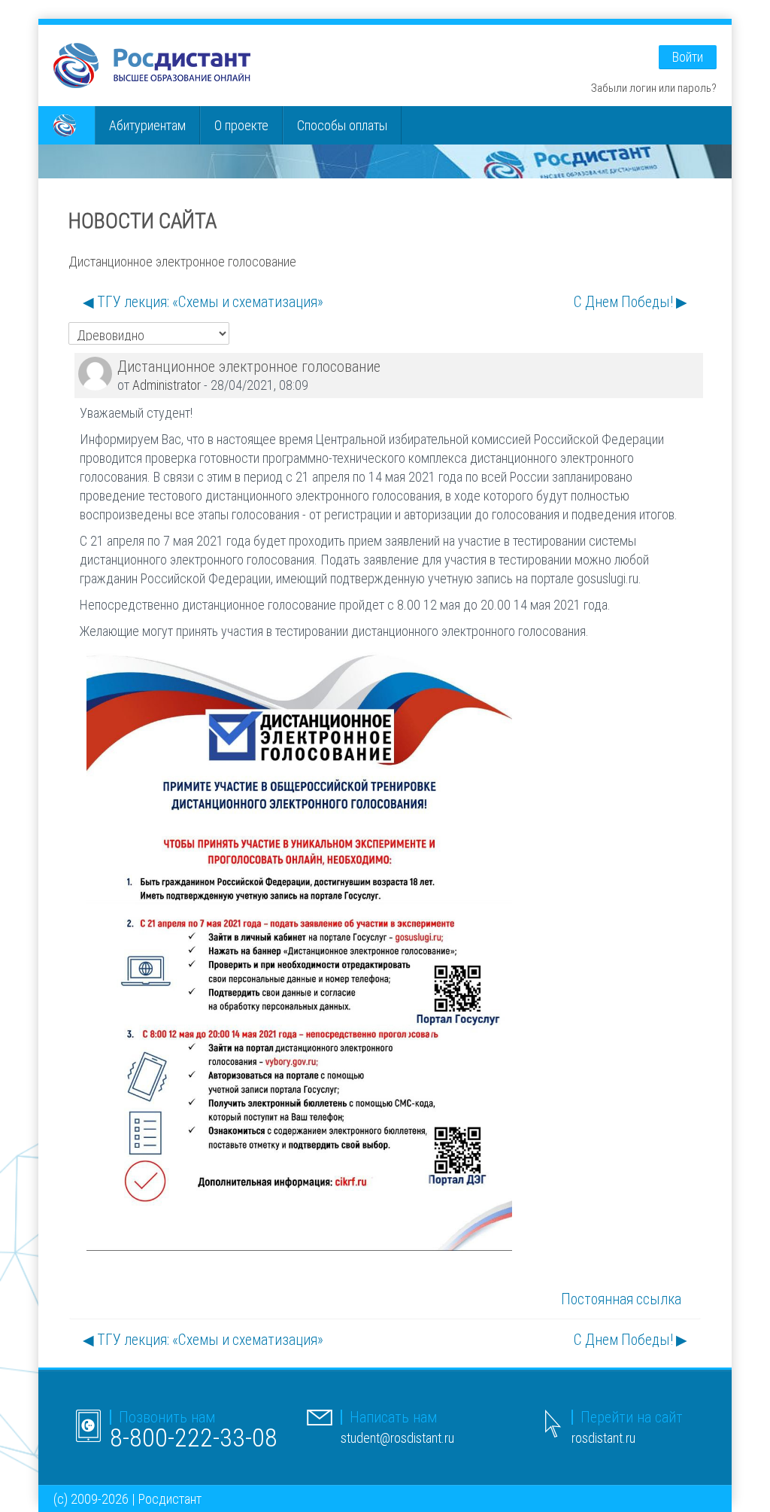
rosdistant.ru (603, 1438)
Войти (687, 56)
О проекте (241, 125)
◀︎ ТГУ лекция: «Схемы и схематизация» (203, 302)
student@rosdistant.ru (397, 1438)
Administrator (166, 385)
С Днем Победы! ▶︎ (630, 302)
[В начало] (151, 64)
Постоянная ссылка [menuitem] (621, 1299)
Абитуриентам (147, 125)
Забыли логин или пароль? (654, 88)
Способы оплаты (342, 125)
